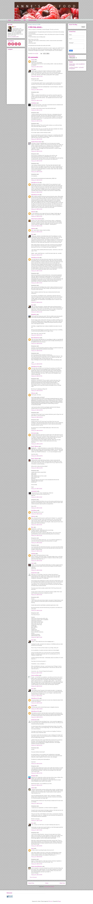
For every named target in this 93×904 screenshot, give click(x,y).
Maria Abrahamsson (35, 337)
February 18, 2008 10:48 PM (37, 417)
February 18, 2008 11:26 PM (36, 455)
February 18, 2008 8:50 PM (36, 350)
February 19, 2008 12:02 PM (37, 717)
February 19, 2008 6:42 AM (36, 610)
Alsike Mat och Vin (35, 182)
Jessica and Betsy (35, 675)
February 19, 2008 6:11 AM (36, 551)
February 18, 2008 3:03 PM (36, 139)
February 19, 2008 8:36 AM (36, 686)
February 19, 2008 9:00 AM (36, 695)
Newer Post (31, 883)
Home (9, 20)
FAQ (25, 20)
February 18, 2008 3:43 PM (36, 160)
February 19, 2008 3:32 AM (36, 507)
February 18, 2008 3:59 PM (36, 180)
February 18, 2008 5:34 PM (36, 216)
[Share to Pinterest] (48, 53)
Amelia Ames (34, 572)
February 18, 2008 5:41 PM (36, 225)
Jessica (32, 59)
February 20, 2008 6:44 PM (36, 785)
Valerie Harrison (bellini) (36, 218)
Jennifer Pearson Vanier (36, 141)
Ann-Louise (33, 433)
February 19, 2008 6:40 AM (36, 594)
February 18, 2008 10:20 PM (37, 410)
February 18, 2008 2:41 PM (36, 120)
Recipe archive (17, 20)
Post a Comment (33, 877)
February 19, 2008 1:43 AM (36, 497)
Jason (32, 563)
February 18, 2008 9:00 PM (36, 363)
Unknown (33, 211)
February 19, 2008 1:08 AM (36, 488)
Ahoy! (32, 848)
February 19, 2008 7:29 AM (36, 672)
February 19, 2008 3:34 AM (36, 513)
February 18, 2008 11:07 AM (36, 76)
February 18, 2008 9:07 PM (36, 376)
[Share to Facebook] (47, 53)
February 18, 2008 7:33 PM (36, 282)
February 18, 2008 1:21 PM (36, 110)
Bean (32, 527)
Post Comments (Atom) (49, 886)
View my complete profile (13, 36)
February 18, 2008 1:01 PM (36, 100)
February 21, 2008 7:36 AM (36, 830)
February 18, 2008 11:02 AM (36, 66)
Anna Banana (34, 510)
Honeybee (33, 775)
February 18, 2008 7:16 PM (36, 270)
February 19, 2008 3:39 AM (36, 524)
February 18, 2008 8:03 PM (36, 302)
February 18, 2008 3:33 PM (36, 151)
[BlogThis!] (44, 53)
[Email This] (43, 53)
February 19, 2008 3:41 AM (36, 535)
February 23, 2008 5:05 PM (36, 856)
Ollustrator (50, 901)
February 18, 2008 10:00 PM (37, 390)
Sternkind (33, 553)
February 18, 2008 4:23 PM (36, 192)
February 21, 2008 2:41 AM (36, 803)
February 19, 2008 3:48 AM (36, 542)
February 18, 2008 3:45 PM (36, 171)
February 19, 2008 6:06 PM (36, 745)
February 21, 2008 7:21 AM (36, 820)
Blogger (59, 901)
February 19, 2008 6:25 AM (36, 560)
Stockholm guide (32, 20)
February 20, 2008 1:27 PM (36, 773)
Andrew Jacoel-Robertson (36, 866)
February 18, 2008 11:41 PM (36, 467)
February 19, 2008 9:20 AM (36, 702)
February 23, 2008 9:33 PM (36, 863)
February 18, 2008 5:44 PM (36, 231)
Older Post (62, 883)
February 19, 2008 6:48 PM (36, 763)
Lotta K (32, 787)
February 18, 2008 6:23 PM (36, 255)
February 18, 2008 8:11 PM (36, 311)
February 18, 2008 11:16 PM (36, 443)
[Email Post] (41, 53)
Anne (32, 69)
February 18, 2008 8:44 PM (36, 343)
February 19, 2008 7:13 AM (36, 637)
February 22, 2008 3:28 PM (36, 845)
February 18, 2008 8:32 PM (36, 335)
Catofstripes (33, 103)
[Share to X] (46, 53)
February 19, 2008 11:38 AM (36, 708)
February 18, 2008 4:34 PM (36, 209)
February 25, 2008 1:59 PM (36, 874)
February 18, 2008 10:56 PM (37, 430)
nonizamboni (34, 491)
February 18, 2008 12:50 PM (37, 89)
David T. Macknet (34, 446)
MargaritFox (33, 314)
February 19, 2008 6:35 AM (36, 570)
